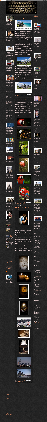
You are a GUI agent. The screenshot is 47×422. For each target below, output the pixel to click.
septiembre (8, 398)
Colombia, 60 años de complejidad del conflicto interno (9, 269)
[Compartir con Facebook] (29, 94)
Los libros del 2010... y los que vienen (11, 246)
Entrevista (23, 381)
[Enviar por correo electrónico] (27, 94)
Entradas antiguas (30, 383)
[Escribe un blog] (28, 94)
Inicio (24, 383)
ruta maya (27, 95)
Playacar (24, 203)
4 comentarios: (24, 380)
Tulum (29, 95)
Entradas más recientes (18, 383)
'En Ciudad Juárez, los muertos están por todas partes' (11, 241)
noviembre (8, 393)
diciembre (8, 392)
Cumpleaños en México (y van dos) (11, 224)
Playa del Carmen (24, 95)
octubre (8, 394)
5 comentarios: (24, 94)
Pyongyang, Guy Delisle (36, 322)
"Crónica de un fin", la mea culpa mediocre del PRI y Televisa (9, 262)
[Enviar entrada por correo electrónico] (26, 94)
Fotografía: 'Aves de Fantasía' (21, 99)
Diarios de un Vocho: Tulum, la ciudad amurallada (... (12, 395)
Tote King (7, 413)
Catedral (18, 381)
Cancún (18, 95)
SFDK (6, 412)
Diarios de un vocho (21, 95)
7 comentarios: (24, 202)
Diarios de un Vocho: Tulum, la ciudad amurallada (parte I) (23, 17)
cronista (20, 381)
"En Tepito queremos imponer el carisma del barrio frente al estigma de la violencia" (11, 236)
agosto (8, 399)
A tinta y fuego (8, 271)
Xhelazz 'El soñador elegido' (9, 414)
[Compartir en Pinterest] (30, 94)
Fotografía (18, 203)
